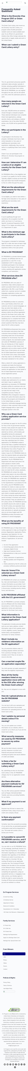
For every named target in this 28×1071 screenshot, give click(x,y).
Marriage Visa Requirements (10, 934)
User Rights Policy (7, 988)
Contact (5, 969)
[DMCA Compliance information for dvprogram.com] (14, 1009)
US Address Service (8, 900)
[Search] (25, 3)
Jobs (4, 957)
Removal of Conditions (8, 906)
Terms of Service (7, 985)
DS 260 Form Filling (8, 896)
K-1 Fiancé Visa (7, 925)
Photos (5, 960)
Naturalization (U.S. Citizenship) (11, 909)
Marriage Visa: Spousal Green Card (12, 940)
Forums (5, 966)
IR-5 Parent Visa (7, 931)
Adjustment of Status (8, 903)
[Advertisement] (14, 65)
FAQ (4, 954)
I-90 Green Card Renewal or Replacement (13, 912)
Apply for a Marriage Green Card (11, 937)
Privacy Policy (6, 982)
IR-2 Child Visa (6, 928)
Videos (5, 963)
